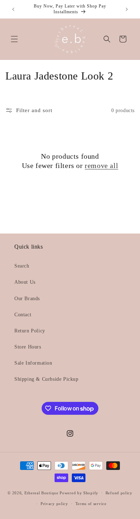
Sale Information (33, 363)
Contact (22, 314)
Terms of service (91, 503)
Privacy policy (54, 503)
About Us (25, 282)
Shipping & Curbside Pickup (46, 379)
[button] (14, 39)
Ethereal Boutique (41, 492)
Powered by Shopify (79, 492)
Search (21, 266)
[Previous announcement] (13, 9)
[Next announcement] (127, 9)
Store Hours (27, 347)
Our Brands (27, 298)
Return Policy (29, 330)
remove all (101, 165)
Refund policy (119, 493)
